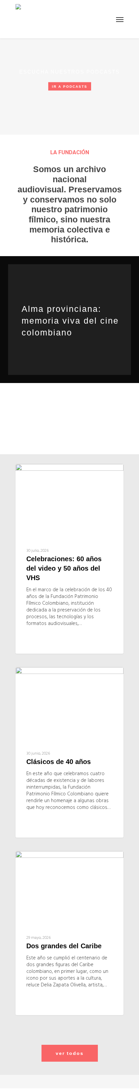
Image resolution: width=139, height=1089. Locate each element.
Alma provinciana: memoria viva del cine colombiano (70, 320)
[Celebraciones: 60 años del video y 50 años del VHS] (69, 559)
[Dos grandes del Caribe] (69, 933)
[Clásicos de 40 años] (69, 752)
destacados (45, 475)
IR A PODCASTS (69, 86)
